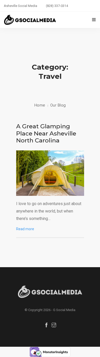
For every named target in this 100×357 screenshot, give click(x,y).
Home (39, 105)
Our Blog (58, 105)
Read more (25, 229)
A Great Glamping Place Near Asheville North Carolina (46, 133)
